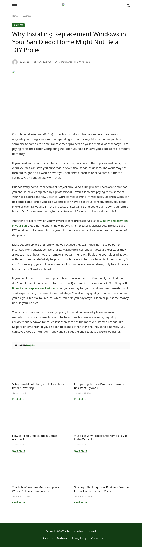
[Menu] (14, 6)
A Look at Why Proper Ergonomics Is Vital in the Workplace (101, 437)
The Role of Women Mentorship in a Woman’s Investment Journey (35, 489)
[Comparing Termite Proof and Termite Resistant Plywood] (102, 367)
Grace (26, 62)
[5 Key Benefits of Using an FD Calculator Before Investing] (40, 367)
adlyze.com (70, 531)
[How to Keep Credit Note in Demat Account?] (40, 418)
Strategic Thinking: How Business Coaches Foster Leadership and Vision (102, 489)
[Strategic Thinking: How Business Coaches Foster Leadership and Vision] (102, 470)
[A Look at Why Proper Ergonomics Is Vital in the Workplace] (102, 418)
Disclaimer (62, 538)
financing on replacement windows (35, 288)
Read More (18, 399)
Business (18, 25)
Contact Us (97, 538)
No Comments (65, 62)
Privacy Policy (79, 538)
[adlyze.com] (71, 6)
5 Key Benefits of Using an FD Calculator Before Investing (38, 386)
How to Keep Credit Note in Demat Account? (34, 437)
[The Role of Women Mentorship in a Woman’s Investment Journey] (40, 470)
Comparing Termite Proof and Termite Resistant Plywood (99, 386)
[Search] (128, 6)
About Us (48, 538)
